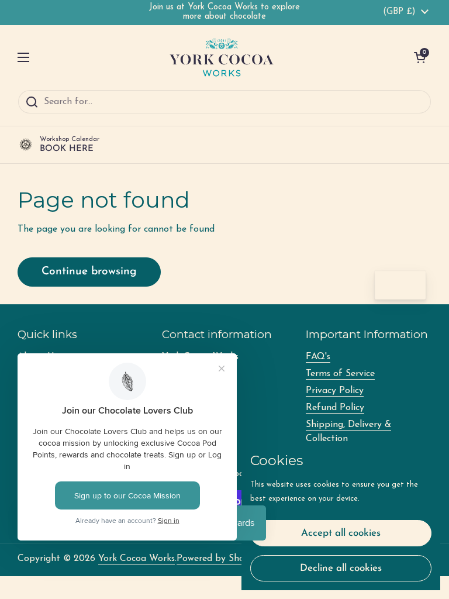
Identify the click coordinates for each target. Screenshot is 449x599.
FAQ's (318, 357)
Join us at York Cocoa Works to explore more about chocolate (224, 12)
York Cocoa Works (136, 558)
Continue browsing (89, 271)
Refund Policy (335, 407)
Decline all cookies (341, 568)
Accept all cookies (341, 533)
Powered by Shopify (219, 558)
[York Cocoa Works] (221, 57)
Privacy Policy (335, 390)
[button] (419, 57)
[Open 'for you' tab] (412, 285)
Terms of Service (340, 373)
